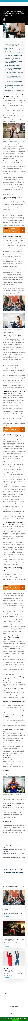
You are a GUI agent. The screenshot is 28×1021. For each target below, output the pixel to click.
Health (10, 15)
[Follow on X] (11, 1014)
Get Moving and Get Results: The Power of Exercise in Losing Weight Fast (12, 59)
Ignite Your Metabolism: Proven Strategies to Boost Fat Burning (13, 56)
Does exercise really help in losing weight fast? (14, 81)
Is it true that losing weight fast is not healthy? (14, 76)
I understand (15, 1020)
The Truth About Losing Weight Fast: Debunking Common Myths (13, 50)
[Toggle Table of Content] (22, 42)
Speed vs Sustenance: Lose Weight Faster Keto (14, 939)
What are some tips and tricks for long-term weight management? (15, 91)
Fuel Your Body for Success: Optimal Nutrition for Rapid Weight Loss (13, 53)
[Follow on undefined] (17, 1014)
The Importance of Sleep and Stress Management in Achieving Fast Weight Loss (13, 67)
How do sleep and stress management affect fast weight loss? (15, 88)
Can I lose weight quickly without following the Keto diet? (15, 73)
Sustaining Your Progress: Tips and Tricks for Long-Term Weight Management (14, 70)
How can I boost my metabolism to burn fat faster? (15, 80)
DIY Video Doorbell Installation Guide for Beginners (14, 861)
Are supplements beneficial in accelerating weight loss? (15, 86)
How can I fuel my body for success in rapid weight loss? (15, 78)
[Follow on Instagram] (14, 1014)
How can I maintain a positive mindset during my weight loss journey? (14, 83)
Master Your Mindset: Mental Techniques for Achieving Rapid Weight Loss (13, 62)
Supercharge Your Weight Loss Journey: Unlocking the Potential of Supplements (12, 65)
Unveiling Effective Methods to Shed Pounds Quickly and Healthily (13, 48)
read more (6, 916)
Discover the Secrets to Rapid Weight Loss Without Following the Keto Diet (12, 45)
